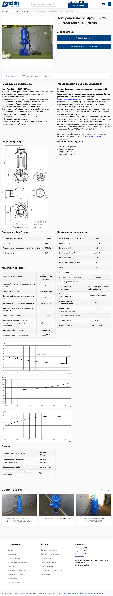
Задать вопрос (78, 5)
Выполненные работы (16, 583)
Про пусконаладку (47, 566)
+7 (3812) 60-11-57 (82, 548)
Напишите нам (79, 556)
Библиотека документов (50, 554)
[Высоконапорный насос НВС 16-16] (56, 505)
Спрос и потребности (48, 562)
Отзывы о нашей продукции (18, 562)
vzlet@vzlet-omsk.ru (82, 565)
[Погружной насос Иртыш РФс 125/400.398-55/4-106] (93, 505)
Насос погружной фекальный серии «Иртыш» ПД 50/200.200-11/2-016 (19, 520)
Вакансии (11, 566)
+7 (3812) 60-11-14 (82, 551)
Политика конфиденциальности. (94, 593)
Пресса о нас (12, 579)
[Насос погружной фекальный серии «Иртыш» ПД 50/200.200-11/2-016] (19, 505)
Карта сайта (45, 575)
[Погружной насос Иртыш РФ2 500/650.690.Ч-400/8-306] (27, 42)
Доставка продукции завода (51, 570)
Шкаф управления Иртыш (67, 99)
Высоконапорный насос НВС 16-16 (56, 519)
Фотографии (12, 554)
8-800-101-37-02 (77, 2)
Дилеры (10, 550)
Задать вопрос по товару (84, 46)
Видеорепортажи (14, 558)
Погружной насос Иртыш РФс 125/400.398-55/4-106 (93, 520)
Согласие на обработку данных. (74, 593)
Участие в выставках (15, 575)
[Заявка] (103, 4)
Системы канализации (49, 550)
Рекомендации (46, 558)
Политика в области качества (18, 570)
